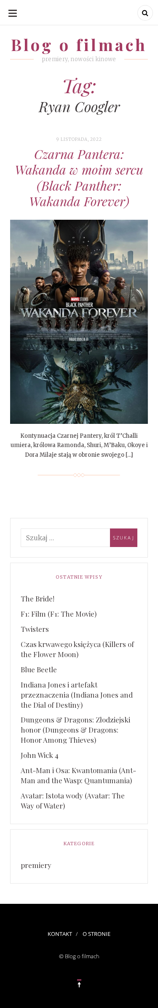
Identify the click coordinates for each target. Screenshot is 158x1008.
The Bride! (37, 598)
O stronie (96, 934)
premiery (36, 865)
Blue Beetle (39, 669)
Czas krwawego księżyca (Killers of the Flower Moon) (77, 649)
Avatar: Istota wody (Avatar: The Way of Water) (73, 800)
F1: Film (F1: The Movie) (58, 613)
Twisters (35, 628)
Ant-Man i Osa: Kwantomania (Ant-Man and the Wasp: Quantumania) (78, 775)
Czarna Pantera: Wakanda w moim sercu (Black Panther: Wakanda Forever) (79, 178)
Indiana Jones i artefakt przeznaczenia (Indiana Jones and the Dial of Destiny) (77, 694)
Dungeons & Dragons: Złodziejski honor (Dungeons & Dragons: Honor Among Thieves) (75, 729)
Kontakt (60, 934)
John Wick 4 (40, 755)
